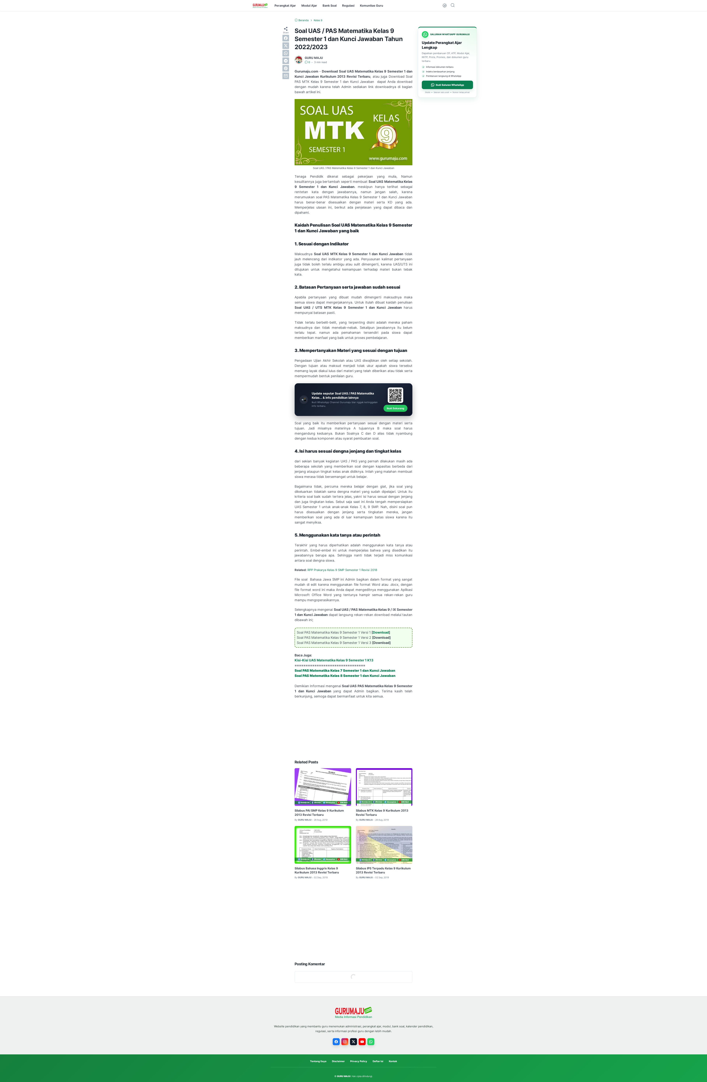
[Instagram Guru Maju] (344, 1041)
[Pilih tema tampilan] (444, 5)
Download (381, 632)
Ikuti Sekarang (395, 408)
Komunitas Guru (371, 5)
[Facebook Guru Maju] (336, 1041)
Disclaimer (338, 1061)
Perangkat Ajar (285, 5)
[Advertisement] (353, 729)
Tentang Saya (318, 1061)
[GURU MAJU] (260, 5)
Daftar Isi (378, 1061)
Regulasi (348, 5)
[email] (285, 76)
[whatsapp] (285, 53)
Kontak (393, 1061)
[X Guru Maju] (353, 1041)
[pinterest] (285, 68)
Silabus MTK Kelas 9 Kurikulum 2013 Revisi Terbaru (382, 812)
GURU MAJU (344, 1076)
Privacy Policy (358, 1061)
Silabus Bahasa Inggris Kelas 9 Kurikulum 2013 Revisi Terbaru (317, 870)
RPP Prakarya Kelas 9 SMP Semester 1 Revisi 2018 (342, 570)
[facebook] (285, 38)
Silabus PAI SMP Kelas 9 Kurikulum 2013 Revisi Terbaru (319, 812)
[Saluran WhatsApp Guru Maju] (370, 1041)
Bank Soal (330, 5)
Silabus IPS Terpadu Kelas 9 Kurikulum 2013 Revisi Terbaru (383, 870)
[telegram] (285, 60)
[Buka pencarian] (453, 5)
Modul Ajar (309, 5)
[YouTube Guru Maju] (362, 1041)
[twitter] (285, 45)
